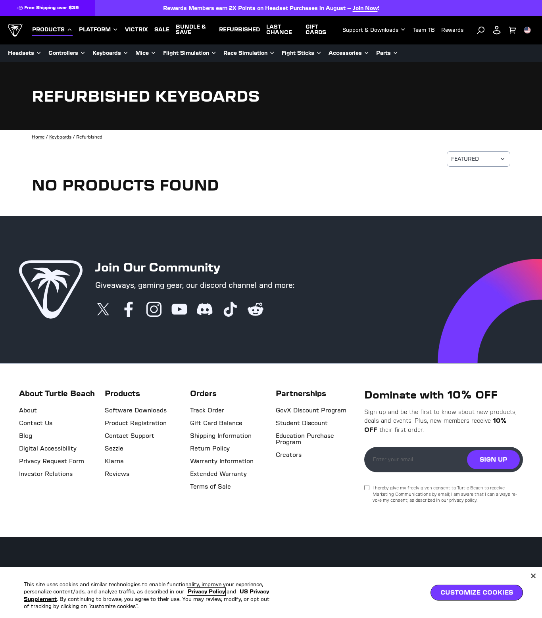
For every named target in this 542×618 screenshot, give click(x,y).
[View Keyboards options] (126, 53)
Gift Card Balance (216, 423)
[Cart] (513, 30)
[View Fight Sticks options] (319, 53)
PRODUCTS (48, 30)
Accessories (345, 53)
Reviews (117, 474)
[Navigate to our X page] (103, 310)
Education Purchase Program (305, 439)
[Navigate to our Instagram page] (154, 310)
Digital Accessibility (48, 448)
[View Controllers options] (83, 53)
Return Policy (210, 448)
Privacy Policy (206, 591)
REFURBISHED (239, 30)
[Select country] (527, 30)
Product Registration (136, 423)
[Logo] (15, 30)
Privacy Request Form (51, 461)
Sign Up (493, 459)
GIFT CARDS (316, 29)
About (28, 410)
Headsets (21, 53)
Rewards (452, 30)
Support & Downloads (370, 30)
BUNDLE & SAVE (191, 29)
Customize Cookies (476, 592)
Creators (289, 455)
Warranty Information (222, 461)
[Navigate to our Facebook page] (128, 310)
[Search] (481, 30)
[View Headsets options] (39, 53)
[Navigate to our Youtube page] (179, 310)
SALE (161, 30)
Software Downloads (136, 410)
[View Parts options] (395, 53)
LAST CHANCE (279, 29)
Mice (142, 53)
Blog (25, 436)
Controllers (63, 53)
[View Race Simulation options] (272, 53)
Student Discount (302, 423)
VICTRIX (136, 30)
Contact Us (35, 423)
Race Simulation (245, 53)
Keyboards (106, 53)
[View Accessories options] (366, 53)
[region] (271, 592)
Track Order (207, 410)
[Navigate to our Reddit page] (255, 310)
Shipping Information (221, 436)
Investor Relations (46, 474)
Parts (383, 53)
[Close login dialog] (344, 493)
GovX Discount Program (311, 410)
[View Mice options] (153, 53)
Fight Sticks (298, 53)
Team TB (424, 30)
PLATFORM (95, 30)
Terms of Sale (210, 486)
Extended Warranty (218, 474)
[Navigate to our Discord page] (205, 310)
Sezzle (114, 448)
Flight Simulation (186, 53)
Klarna (114, 461)
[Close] (533, 576)
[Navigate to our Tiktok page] (230, 310)
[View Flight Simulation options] (214, 53)
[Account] (497, 30)
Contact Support (129, 436)
